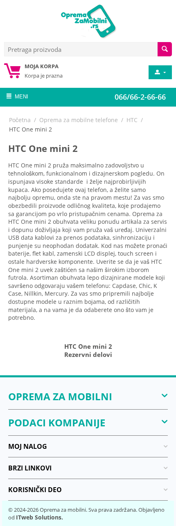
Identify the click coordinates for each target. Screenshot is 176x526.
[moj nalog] (159, 72)
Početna (20, 120)
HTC (132, 120)
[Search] (165, 49)
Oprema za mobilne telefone (78, 120)
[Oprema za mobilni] (88, 20)
